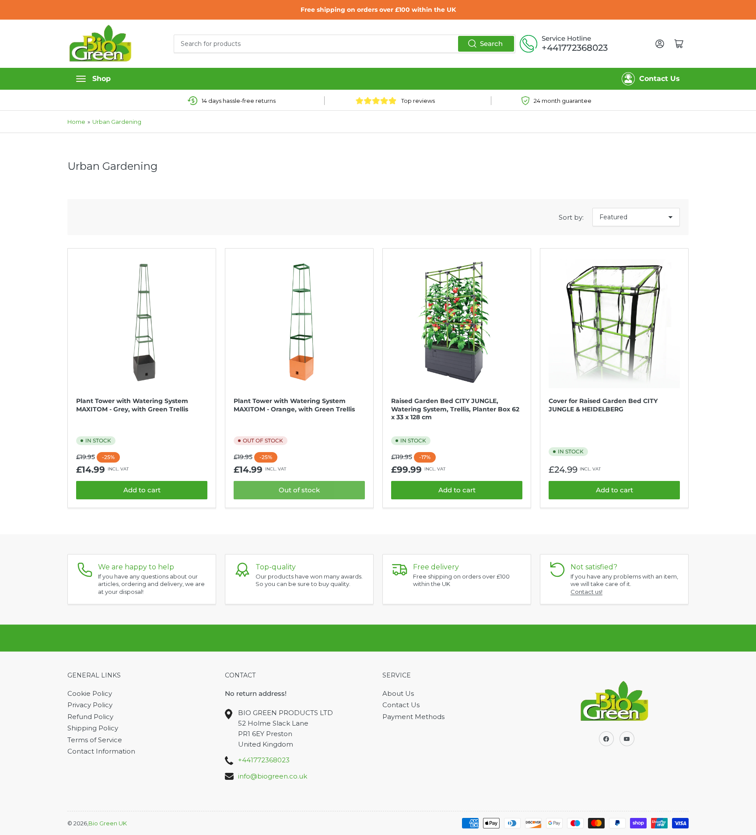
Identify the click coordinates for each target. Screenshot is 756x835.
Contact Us (659, 78)
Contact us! (586, 591)
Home (76, 121)
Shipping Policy (92, 728)
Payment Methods (413, 716)
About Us (398, 693)
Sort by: (571, 217)
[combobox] (344, 44)
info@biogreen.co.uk (272, 776)
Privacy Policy (89, 705)
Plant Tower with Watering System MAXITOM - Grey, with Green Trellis (132, 405)
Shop (101, 78)
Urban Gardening (116, 121)
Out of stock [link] (299, 490)
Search (491, 43)
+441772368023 (575, 47)
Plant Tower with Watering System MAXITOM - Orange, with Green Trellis (294, 405)
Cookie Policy (89, 693)
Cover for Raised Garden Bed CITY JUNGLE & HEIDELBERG (603, 405)
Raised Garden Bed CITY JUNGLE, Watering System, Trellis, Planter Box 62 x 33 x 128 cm (455, 409)
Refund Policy (90, 716)
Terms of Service (94, 740)
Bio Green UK (107, 823)
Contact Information (101, 751)
